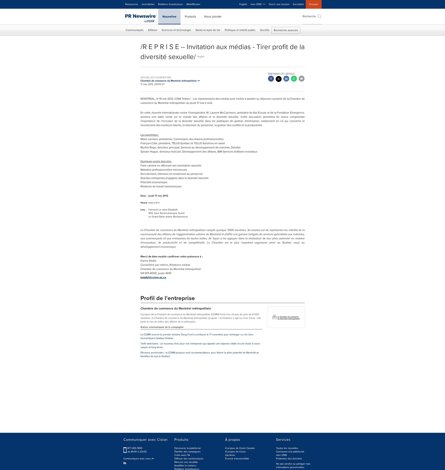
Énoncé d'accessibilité (237, 458)
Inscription (298, 4)
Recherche (309, 16)
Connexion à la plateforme (290, 451)
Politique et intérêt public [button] (240, 30)
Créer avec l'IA (182, 455)
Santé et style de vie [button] (208, 30)
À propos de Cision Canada (239, 448)
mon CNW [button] (257, 4)
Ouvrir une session (279, 4)
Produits (190, 16)
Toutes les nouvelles (287, 448)
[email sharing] (302, 79)
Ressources (131, 4)
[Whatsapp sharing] (294, 79)
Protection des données (289, 458)
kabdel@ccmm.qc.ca (153, 277)
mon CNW (281, 455)
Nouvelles (169, 16)
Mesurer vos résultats (186, 462)
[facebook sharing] (271, 79)
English (243, 4)
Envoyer (313, 4)
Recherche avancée (286, 30)
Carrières (230, 455)
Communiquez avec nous (137, 458)
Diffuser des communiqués (188, 458)
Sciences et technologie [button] (176, 30)
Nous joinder (213, 16)
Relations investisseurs (170, 4)
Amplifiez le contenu (185, 465)
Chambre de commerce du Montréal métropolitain (175, 308)
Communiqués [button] (134, 30)
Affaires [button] (152, 30)
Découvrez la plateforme (187, 448)
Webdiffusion (193, 4)
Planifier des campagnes (187, 451)
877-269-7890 (134, 448)
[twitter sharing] (279, 79)
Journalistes (148, 4)
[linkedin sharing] (286, 79)
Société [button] (264, 30)
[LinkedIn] (125, 463)
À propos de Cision (235, 451)
